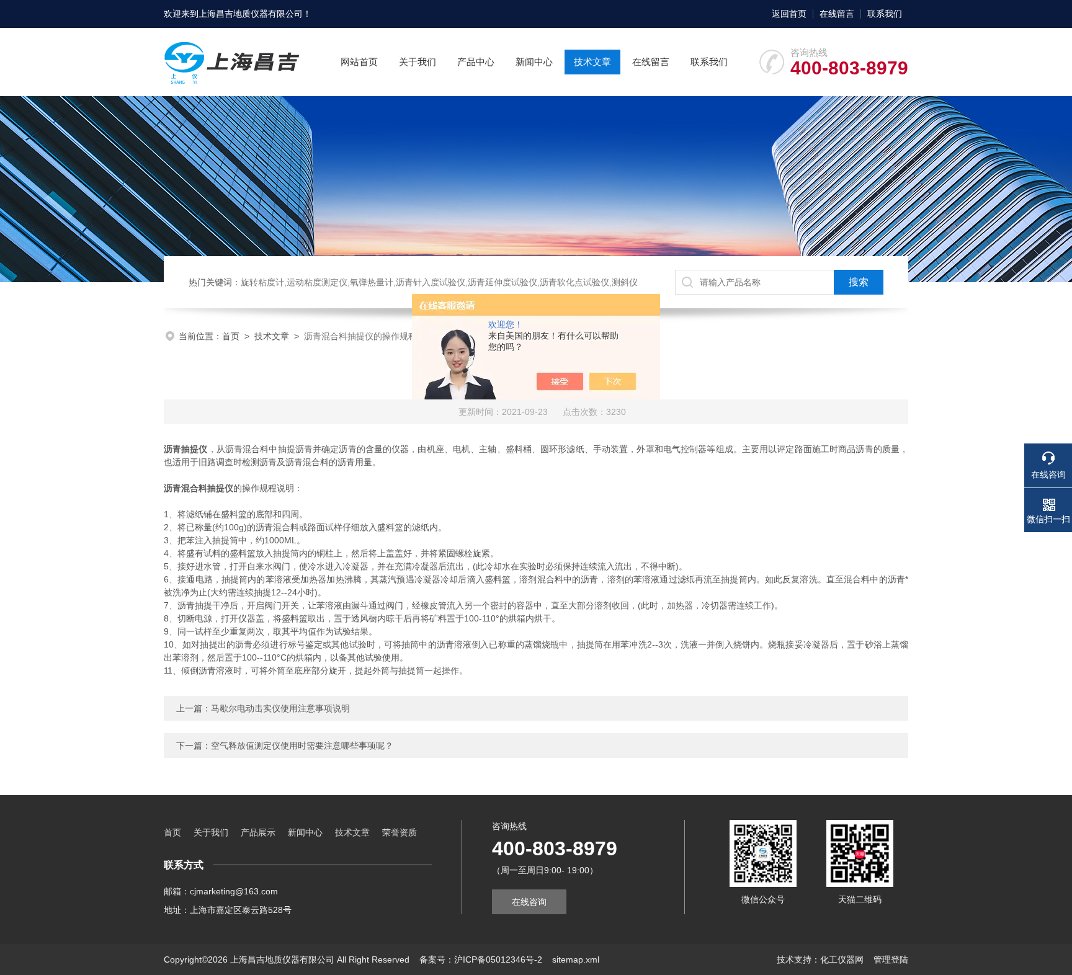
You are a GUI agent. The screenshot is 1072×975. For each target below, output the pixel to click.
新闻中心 (534, 61)
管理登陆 (890, 959)
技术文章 (592, 61)
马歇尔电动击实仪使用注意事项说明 (280, 708)
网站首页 (359, 61)
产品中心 (475, 61)
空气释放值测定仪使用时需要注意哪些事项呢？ (302, 745)
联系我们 (884, 14)
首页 (230, 336)
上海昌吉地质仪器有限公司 (251, 14)
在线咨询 (529, 902)
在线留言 (837, 14)
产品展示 (258, 832)
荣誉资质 (399, 832)
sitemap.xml (575, 959)
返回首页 (789, 14)
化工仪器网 (842, 959)
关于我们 (417, 61)
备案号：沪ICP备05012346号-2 (480, 959)
